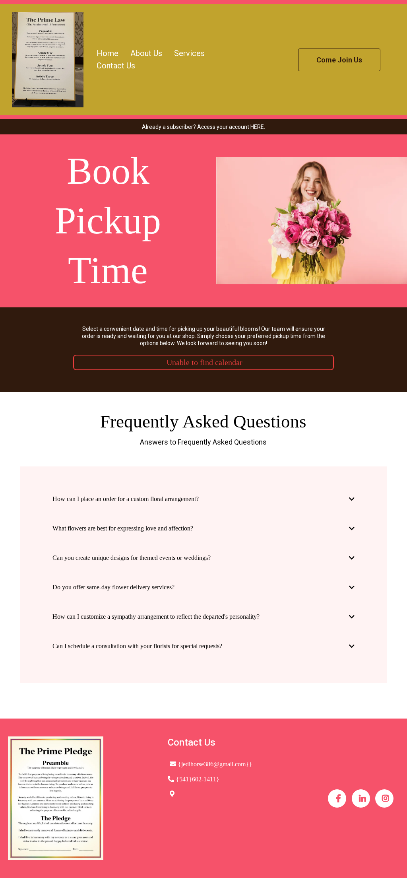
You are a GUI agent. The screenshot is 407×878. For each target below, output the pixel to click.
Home (107, 53)
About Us (146, 53)
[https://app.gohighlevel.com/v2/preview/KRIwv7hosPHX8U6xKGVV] (80, 798)
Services (189, 53)
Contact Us (116, 65)
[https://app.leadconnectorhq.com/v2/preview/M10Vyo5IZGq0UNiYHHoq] (47, 59)
